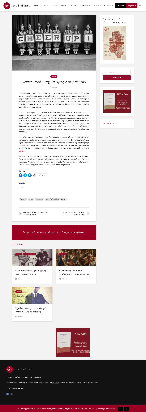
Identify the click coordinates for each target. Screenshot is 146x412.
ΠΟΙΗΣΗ (54, 6)
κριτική (63, 199)
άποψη (31, 199)
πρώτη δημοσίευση (29, 254)
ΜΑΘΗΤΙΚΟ (120, 6)
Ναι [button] (120, 409)
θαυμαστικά (39, 199)
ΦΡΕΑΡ (36, 6)
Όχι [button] (126, 409)
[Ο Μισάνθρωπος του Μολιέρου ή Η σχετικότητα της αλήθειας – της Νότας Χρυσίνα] (76, 258)
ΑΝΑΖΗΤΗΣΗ (117, 77)
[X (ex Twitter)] (11, 394)
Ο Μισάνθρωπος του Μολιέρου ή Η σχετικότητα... (75, 272)
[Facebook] (7, 394)
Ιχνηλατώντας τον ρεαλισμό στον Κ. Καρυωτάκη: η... (30, 310)
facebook (23, 199)
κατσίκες (22, 151)
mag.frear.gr (132, 6)
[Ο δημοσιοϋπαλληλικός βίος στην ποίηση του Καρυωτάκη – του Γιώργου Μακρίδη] (32, 258)
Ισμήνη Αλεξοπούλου (52, 199)
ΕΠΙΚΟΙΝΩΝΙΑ (108, 6)
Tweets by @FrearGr (109, 123)
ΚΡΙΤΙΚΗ (73, 6)
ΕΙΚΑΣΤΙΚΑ (97, 6)
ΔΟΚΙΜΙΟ (45, 6)
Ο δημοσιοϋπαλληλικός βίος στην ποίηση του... (30, 272)
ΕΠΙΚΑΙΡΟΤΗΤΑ (85, 6)
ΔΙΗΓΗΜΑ (64, 6)
